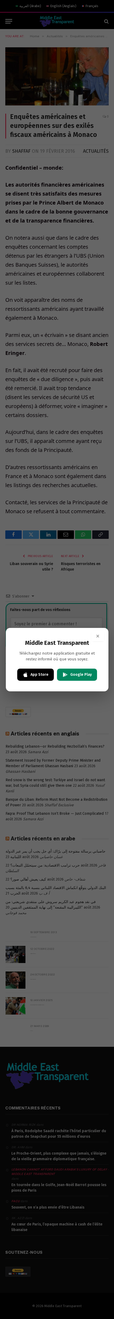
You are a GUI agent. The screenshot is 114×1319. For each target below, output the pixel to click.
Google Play (81, 674)
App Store (39, 674)
